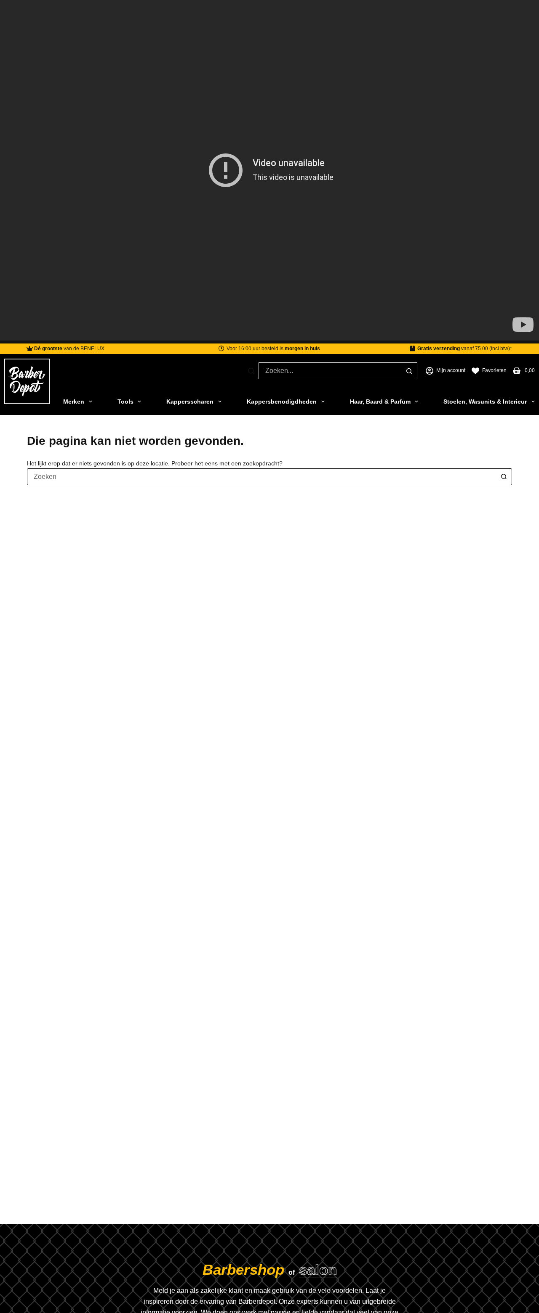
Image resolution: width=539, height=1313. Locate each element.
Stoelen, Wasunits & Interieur (485, 401)
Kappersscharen (189, 401)
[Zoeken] (251, 371)
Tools (125, 401)
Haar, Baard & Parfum (380, 401)
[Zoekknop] (409, 371)
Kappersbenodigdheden (282, 401)
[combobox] (330, 370)
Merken (73, 401)
